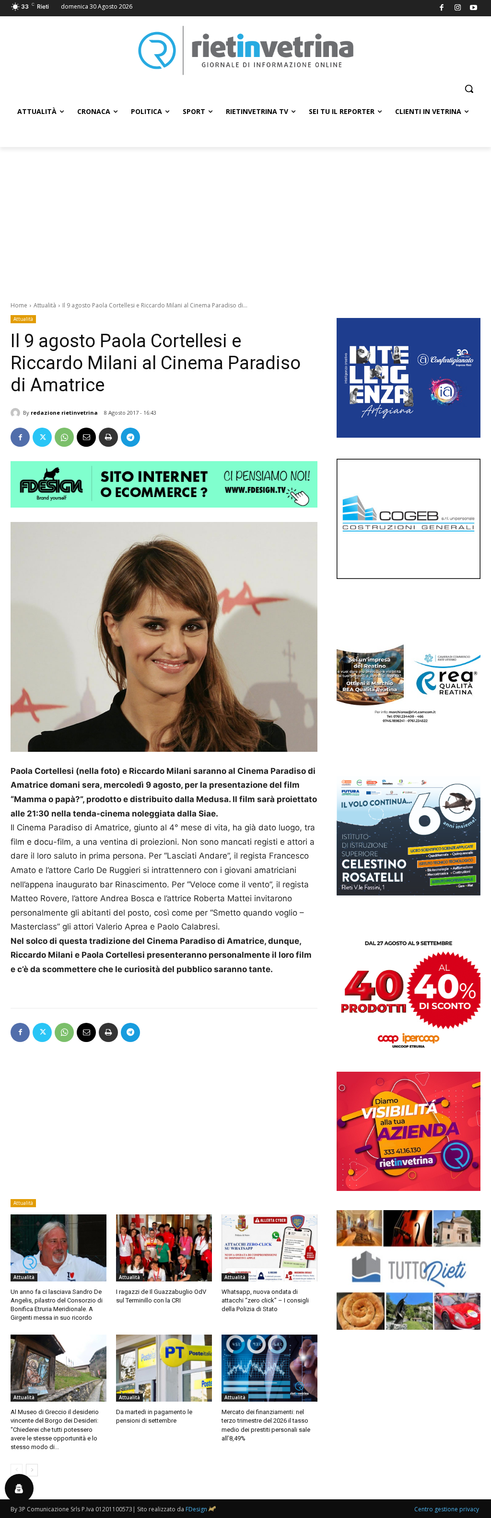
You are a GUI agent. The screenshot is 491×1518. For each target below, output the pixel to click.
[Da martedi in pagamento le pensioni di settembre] (164, 1368)
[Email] (86, 437)
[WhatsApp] (64, 437)
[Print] (108, 437)
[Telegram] (130, 437)
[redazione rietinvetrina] (17, 413)
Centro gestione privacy (446, 1509)
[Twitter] (42, 437)
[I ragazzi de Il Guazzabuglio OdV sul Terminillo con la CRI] (164, 1247)
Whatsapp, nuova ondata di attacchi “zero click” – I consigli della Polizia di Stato (265, 1300)
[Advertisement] (245, 219)
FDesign (196, 1509)
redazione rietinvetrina (64, 412)
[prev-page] (17, 1470)
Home (19, 305)
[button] (468, 88)
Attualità (45, 305)
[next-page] (32, 1470)
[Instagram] (458, 8)
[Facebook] (442, 8)
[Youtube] (474, 8)
